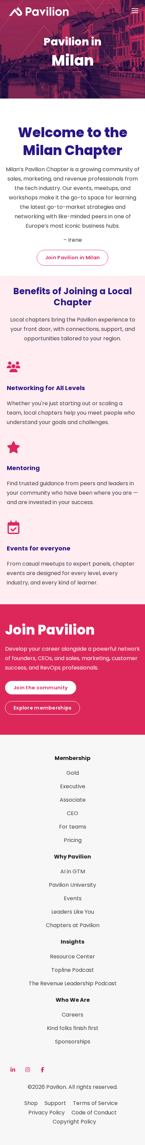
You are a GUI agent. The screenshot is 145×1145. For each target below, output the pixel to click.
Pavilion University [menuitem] (72, 885)
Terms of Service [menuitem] (95, 1103)
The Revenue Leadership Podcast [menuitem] (73, 983)
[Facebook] (42, 1070)
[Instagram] (28, 1070)
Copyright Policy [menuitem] (74, 1121)
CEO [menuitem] (72, 813)
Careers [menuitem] (72, 1015)
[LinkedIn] (13, 1070)
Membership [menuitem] (72, 758)
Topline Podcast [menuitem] (72, 970)
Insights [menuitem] (72, 942)
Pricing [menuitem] (73, 840)
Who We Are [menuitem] (73, 1000)
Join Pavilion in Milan (72, 257)
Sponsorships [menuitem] (72, 1041)
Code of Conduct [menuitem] (94, 1112)
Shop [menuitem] (31, 1103)
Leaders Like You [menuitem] (72, 912)
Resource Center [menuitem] (72, 956)
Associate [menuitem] (73, 800)
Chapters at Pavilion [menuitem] (72, 925)
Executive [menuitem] (72, 786)
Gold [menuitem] (72, 773)
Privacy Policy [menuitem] (46, 1112)
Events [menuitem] (73, 898)
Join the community (40, 687)
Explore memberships (42, 707)
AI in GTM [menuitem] (72, 871)
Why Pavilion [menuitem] (72, 857)
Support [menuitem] (55, 1103)
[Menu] (135, 10)
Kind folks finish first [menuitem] (72, 1028)
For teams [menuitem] (72, 827)
